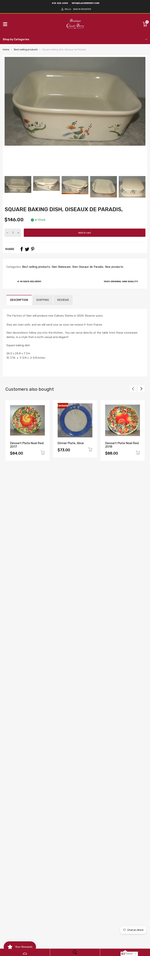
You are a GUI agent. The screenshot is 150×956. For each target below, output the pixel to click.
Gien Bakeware (61, 266)
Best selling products (35, 266)
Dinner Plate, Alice (71, 443)
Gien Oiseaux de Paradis (87, 266)
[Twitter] (27, 249)
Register (86, 9)
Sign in (76, 9)
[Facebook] (21, 249)
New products (113, 266)
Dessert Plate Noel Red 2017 (27, 444)
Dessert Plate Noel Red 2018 (122, 444)
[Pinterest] (32, 249)
